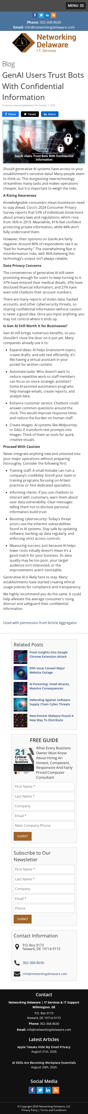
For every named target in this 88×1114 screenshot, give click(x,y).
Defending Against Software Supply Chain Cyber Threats (49, 702)
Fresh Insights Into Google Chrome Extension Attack (48, 654)
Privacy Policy (30, 1110)
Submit (22, 836)
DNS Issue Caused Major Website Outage (47, 670)
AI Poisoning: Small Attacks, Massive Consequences (49, 686)
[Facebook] (34, 15)
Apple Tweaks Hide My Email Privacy (43, 1047)
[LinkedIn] (47, 15)
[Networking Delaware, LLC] (44, 42)
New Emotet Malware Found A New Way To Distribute (51, 718)
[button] (76, 5)
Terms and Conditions (53, 1110)
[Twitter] (41, 15)
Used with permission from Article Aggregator (40, 622)
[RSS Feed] (53, 15)
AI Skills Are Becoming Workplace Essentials (44, 1063)
